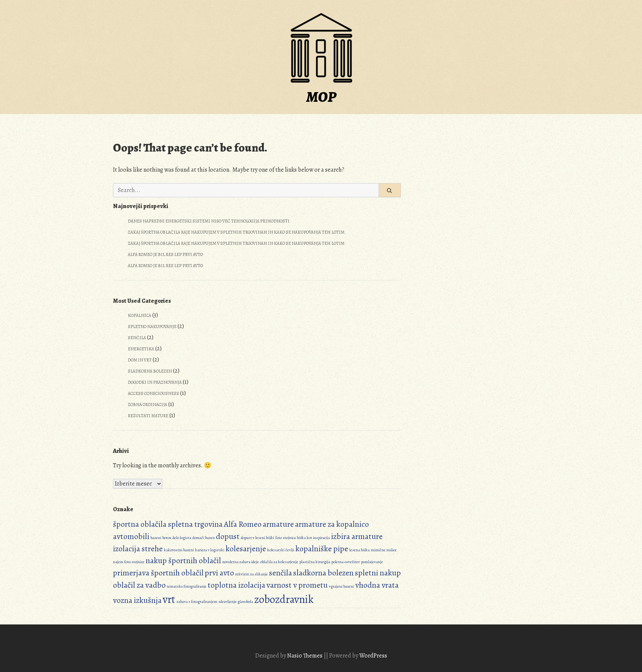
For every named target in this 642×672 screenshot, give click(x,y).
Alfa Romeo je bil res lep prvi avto (165, 254)
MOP (321, 97)
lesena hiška (359, 550)
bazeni (155, 537)
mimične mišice (384, 550)
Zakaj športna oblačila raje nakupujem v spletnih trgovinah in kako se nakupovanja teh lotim (236, 232)
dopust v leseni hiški (257, 537)
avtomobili (131, 536)
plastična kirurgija (314, 562)
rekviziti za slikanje (251, 574)
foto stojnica (285, 537)
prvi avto (219, 572)
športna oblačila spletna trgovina (168, 524)
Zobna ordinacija (147, 405)
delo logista (181, 537)
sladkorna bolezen (323, 572)
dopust (228, 536)
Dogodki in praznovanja (155, 382)
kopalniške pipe (321, 548)
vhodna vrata (377, 585)
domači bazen (203, 537)
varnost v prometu (297, 585)
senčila (280, 572)
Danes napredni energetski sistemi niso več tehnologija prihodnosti (208, 221)
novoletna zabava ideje (240, 562)
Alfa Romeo (243, 524)
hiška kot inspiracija (313, 537)
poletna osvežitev (345, 562)
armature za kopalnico (332, 524)
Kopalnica (139, 315)
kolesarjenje (246, 548)
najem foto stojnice (129, 562)
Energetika (141, 349)
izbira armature (357, 536)
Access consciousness (153, 393)
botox (166, 537)
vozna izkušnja (137, 600)
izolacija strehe (138, 548)
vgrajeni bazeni (341, 586)
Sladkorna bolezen (150, 371)
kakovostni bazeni (179, 550)
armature (278, 524)
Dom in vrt (140, 360)
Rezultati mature (148, 416)
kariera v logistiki (209, 550)
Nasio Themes (305, 656)
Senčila (137, 338)
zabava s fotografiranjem (196, 601)
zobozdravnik (284, 599)
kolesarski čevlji (280, 550)
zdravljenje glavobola (235, 601)
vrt (169, 599)
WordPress (373, 656)
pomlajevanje (372, 562)
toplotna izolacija (236, 585)
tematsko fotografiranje (187, 586)
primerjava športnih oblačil (158, 572)
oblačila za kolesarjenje (279, 562)
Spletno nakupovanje (152, 326)
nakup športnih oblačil (183, 560)
